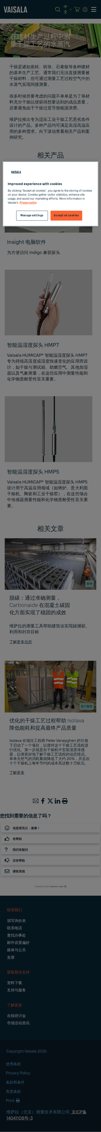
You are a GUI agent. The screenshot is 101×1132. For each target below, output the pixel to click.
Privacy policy (28, 203)
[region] (51, 193)
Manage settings (31, 215)
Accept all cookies (66, 215)
